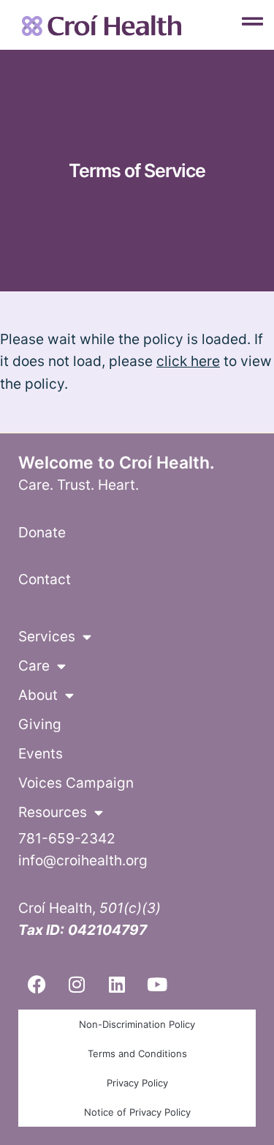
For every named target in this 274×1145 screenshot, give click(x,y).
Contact (44, 579)
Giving (39, 724)
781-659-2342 (66, 838)
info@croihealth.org (83, 860)
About (38, 695)
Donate (42, 532)
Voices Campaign (76, 783)
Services (46, 636)
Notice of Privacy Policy (137, 1112)
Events (40, 753)
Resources (52, 812)
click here (188, 361)
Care (34, 665)
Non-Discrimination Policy (137, 1024)
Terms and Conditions (137, 1053)
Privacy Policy (137, 1083)
